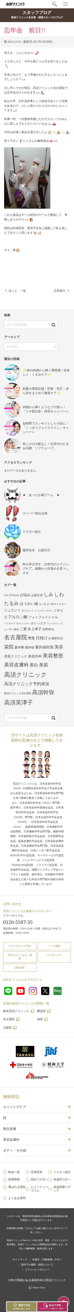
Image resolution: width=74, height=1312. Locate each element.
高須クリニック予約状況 (26, 684)
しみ (48, 594)
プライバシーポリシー (37, 1269)
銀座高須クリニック (16, 1011)
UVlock (14, 595)
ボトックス (38, 623)
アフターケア (54, 955)
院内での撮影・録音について (37, 1264)
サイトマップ (19, 1259)
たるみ (11, 603)
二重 (23, 629)
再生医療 (9, 1128)
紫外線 (29, 647)
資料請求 (20, 967)
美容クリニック (15, 656)
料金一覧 (14, 1172)
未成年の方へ (62, 1179)
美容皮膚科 (16, 664)
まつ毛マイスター (56, 604)
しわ (59, 594)
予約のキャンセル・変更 (19, 957)
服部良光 (57, 638)
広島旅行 (59, 290)
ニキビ (58, 610)
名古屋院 (15, 637)
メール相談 (54, 946)
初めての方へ (39, 1179)
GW (6, 595)
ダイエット (27, 610)
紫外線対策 (44, 647)
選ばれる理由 (16, 1187)
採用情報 (14, 1179)
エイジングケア (14, 1107)
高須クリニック (25, 674)
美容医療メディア (62, 1189)
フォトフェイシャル (43, 617)
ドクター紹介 (62, 1172)
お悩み (25, 595)
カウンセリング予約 (20, 946)
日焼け (41, 638)
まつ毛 (42, 604)
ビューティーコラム (39, 1189)
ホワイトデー (23, 623)
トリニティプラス (44, 611)
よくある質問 (16, 1198)
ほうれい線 (29, 604)
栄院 (9, 646)
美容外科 (35, 656)
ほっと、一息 (17, 290)
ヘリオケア (9, 623)
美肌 (43, 665)
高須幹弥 (43, 692)
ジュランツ (12, 610)
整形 (31, 638)
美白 (34, 665)
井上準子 (35, 629)
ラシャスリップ (55, 623)
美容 (58, 647)
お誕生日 (37, 595)
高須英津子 (18, 702)
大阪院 (7, 1027)
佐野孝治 (48, 629)
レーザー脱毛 (11, 629)
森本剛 (19, 647)
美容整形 (53, 655)
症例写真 (36, 1172)
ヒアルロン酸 (16, 617)
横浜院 (41, 1011)
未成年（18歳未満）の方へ (47, 1259)
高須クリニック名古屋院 (17, 693)
